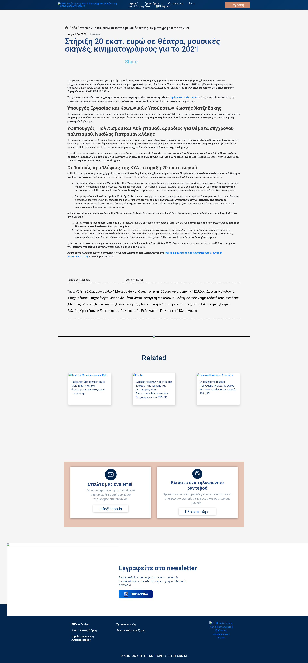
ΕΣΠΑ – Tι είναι (80, 624)
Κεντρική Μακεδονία (158, 298)
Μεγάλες (232, 298)
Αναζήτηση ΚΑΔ (139, 6)
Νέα (191, 3)
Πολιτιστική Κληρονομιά (178, 311)
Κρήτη (180, 298)
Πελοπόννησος (127, 304)
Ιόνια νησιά (133, 298)
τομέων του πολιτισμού (183, 97)
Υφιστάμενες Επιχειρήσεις (100, 311)
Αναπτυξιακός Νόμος (84, 630)
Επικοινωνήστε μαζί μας (130, 630)
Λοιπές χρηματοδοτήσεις (205, 298)
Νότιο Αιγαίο (105, 304)
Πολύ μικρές (209, 304)
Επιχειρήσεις (78, 298)
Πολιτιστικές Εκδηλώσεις (139, 311)
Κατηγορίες (175, 3)
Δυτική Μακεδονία (220, 291)
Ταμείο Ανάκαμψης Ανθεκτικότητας (82, 638)
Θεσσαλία (117, 298)
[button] (185, 60)
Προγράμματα (153, 3)
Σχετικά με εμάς (126, 624)
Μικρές (88, 304)
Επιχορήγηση (98, 298)
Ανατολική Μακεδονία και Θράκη (123, 291)
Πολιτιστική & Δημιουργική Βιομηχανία (169, 304)
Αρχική (133, 3)
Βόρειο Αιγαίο (170, 291)
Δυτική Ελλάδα (194, 291)
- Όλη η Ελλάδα (86, 291)
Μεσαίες (74, 304)
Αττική (154, 291)
